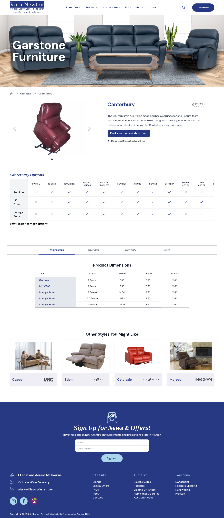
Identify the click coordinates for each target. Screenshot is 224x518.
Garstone (25, 93)
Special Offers (101, 485)
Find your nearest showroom (128, 133)
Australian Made (143, 497)
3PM (88, 514)
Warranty (130, 250)
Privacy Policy (47, 514)
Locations (203, 7)
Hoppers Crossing (186, 485)
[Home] (11, 93)
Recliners (139, 485)
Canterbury (45, 93)
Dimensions (57, 250)
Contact (98, 497)
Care (167, 250)
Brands (97, 482)
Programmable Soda (72, 514)
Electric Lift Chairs (145, 489)
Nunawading (182, 489)
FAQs (96, 489)
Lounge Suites (142, 482)
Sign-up (112, 458)
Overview (93, 250)
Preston (180, 493)
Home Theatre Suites (146, 493)
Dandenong (182, 482)
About (96, 493)
